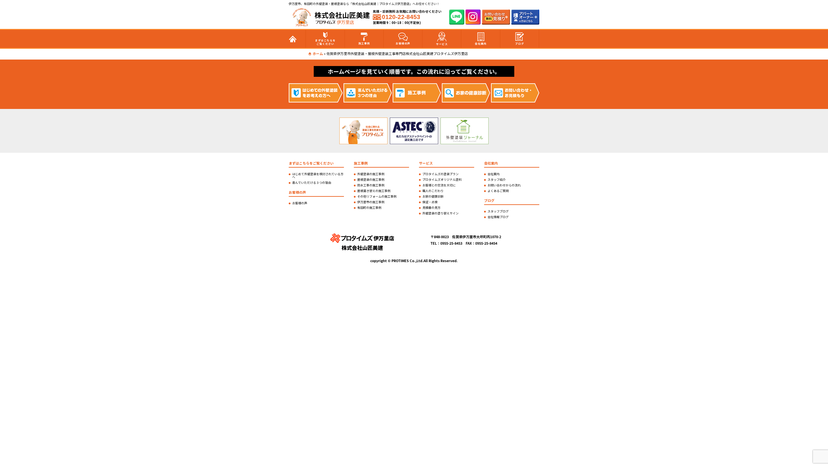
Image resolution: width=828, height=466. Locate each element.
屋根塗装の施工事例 (370, 179)
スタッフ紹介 (497, 179)
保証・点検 (430, 201)
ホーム (318, 53)
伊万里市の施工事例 (370, 201)
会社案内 (480, 43)
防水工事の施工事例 (370, 185)
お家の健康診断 (433, 196)
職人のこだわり (433, 190)
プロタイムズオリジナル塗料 (442, 179)
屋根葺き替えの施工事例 (373, 190)
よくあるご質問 (498, 190)
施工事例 (364, 43)
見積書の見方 (431, 207)
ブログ (519, 43)
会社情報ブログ (498, 216)
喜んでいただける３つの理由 (311, 182)
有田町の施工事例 (369, 207)
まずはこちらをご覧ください (325, 42)
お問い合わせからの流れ (504, 185)
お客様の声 (403, 43)
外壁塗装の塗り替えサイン (440, 213)
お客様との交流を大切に (439, 185)
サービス (442, 44)
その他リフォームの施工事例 (377, 196)
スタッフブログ (498, 211)
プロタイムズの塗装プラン (440, 173)
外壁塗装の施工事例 (370, 173)
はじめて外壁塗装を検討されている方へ (317, 175)
